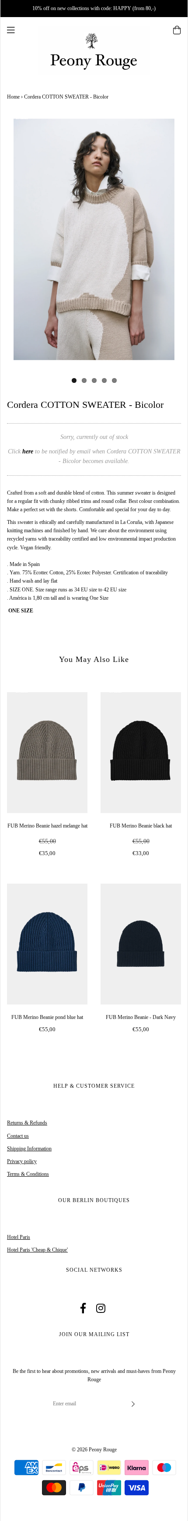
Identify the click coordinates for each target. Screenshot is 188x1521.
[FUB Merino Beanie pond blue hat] (47, 944)
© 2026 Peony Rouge (94, 1450)
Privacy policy (22, 1161)
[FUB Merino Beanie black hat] (141, 752)
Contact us (18, 1136)
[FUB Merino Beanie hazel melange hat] (47, 752)
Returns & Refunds (27, 1123)
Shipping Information (29, 1149)
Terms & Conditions (28, 1174)
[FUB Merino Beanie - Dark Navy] (141, 944)
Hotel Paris (18, 1237)
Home (13, 97)
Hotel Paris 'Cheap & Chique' (37, 1250)
